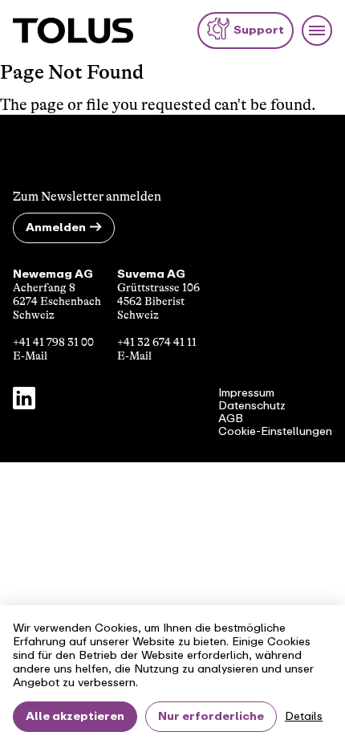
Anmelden (56, 227)
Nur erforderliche (211, 716)
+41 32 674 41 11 (157, 341)
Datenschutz (252, 406)
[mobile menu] (317, 30)
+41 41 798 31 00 (53, 341)
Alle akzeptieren (75, 716)
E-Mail (30, 355)
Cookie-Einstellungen (275, 431)
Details (304, 716)
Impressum (246, 393)
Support (258, 30)
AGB (230, 419)
